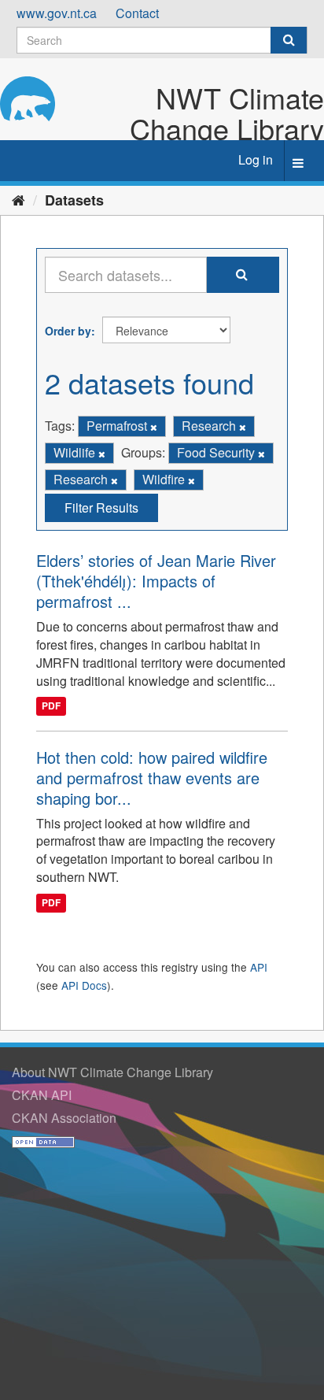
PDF (51, 706)
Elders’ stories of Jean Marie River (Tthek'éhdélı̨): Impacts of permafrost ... (156, 581)
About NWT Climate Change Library (112, 1072)
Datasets (74, 200)
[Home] (18, 199)
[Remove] (153, 426)
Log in (255, 159)
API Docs (84, 985)
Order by (68, 331)
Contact (137, 13)
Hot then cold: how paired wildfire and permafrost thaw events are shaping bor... (151, 777)
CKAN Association (64, 1118)
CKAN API (42, 1095)
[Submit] (289, 40)
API (258, 967)
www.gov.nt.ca (57, 13)
